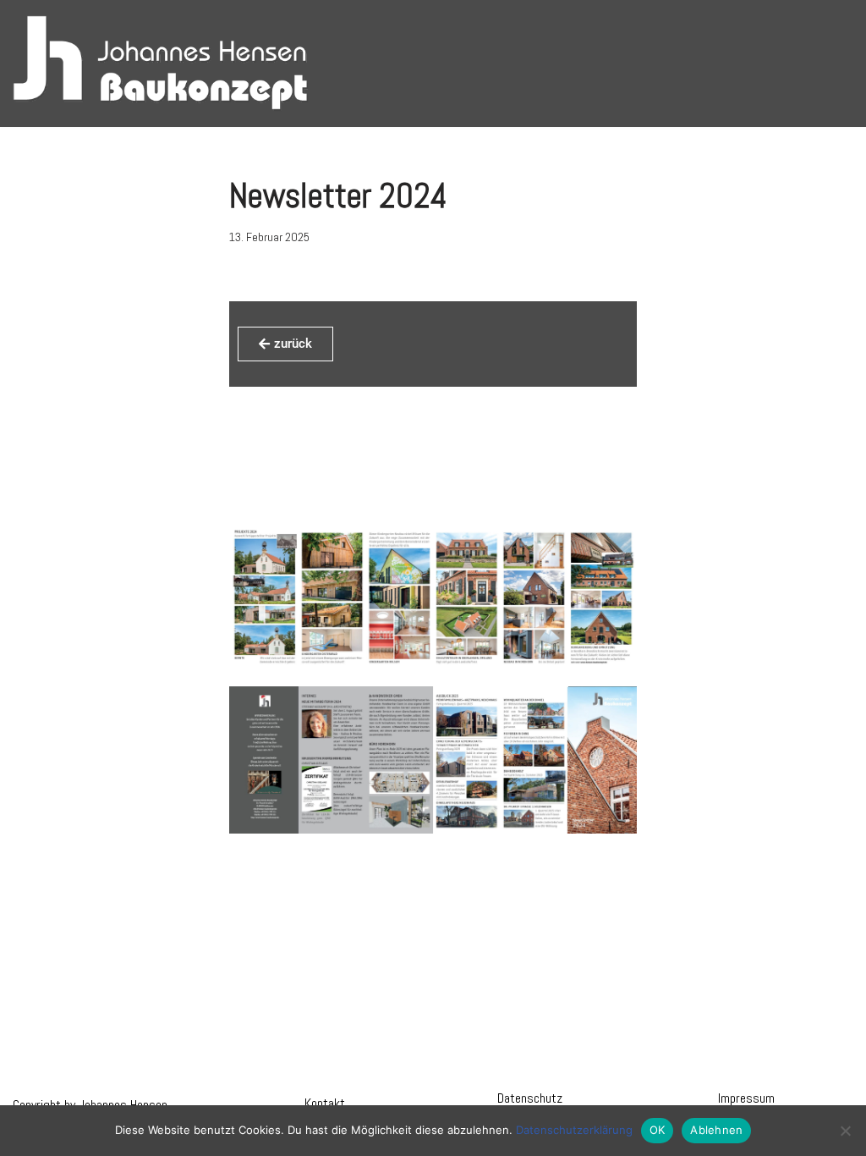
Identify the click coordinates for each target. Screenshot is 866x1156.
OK (658, 1130)
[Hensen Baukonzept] (161, 63)
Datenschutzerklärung (574, 1130)
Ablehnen (716, 1130)
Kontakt (324, 1103)
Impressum (746, 1098)
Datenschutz (529, 1098)
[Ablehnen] (844, 1130)
